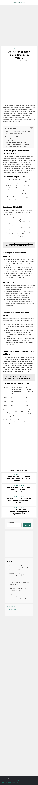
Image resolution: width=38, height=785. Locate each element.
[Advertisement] (19, 26)
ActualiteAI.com (11, 612)
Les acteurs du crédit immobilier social (15, 142)
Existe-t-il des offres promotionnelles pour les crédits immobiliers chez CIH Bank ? (18, 596)
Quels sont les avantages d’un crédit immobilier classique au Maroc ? (19, 500)
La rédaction (16, 61)
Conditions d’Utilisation (17, 780)
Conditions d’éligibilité (11, 135)
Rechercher (10, 522)
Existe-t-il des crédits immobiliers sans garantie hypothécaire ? (19, 511)
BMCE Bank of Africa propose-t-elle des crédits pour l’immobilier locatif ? (18, 576)
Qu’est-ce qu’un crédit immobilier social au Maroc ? (18, 131)
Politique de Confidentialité (8, 782)
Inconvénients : (11, 140)
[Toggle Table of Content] (30, 128)
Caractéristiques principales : (15, 133)
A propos (8, 780)
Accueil (3, 780)
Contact (18, 782)
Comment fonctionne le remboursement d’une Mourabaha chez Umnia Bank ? (19, 567)
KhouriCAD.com (11, 606)
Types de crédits (19, 48)
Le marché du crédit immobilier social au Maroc (17, 144)
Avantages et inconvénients (12, 137)
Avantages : (11, 138)
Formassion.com (12, 609)
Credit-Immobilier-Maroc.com (24, 778)
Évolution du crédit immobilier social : (17, 146)
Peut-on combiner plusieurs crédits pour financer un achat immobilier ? (19, 478)
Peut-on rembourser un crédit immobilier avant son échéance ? (19, 489)
